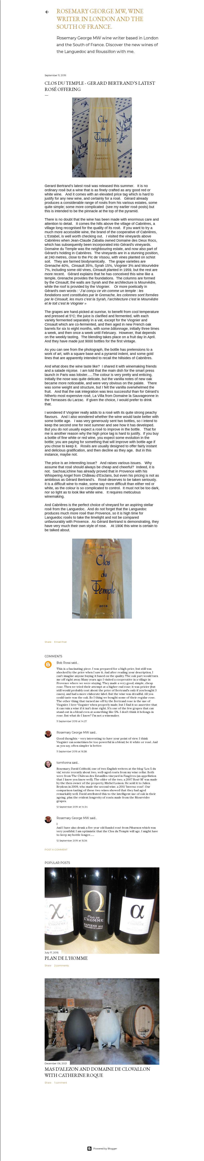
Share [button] (48, 641)
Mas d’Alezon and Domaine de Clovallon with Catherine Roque (97, 1072)
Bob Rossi (64, 663)
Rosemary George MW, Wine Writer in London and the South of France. (100, 19)
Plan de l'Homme (66, 958)
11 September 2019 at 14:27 (72, 721)
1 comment (60, 1082)
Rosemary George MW (73, 732)
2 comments (61, 965)
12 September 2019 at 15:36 (72, 840)
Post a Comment (56, 849)
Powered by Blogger (105, 1148)
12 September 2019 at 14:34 (72, 806)
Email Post (60, 641)
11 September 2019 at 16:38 (72, 751)
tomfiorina (64, 762)
